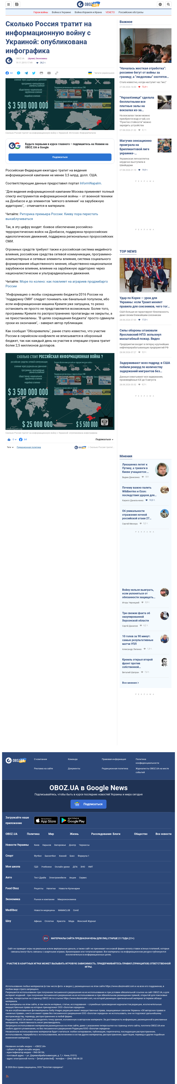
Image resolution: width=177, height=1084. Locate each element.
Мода (71, 921)
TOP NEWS (128, 251)
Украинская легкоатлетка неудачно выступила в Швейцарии (134, 162)
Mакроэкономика (67, 899)
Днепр (72, 845)
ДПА (75, 866)
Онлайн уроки (62, 866)
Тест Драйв (40, 877)
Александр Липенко (132, 649)
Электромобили (57, 877)
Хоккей (63, 856)
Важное (126, 22)
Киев (36, 845)
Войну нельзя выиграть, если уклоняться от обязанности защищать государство (138, 593)
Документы (74, 768)
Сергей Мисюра (130, 524)
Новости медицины (44, 910)
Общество (140, 834)
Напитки (51, 888)
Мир (51, 834)
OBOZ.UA (20, 58)
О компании (40, 759)
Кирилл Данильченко (132, 500)
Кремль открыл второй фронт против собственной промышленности (137, 663)
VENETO (110, 12)
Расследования (101, 834)
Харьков (46, 845)
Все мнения (129, 682)
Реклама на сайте (43, 768)
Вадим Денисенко (131, 477)
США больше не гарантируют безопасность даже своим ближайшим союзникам (144, 313)
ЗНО (83, 866)
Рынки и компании (44, 899)
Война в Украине (61, 12)
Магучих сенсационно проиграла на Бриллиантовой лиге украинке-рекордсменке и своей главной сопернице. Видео (136, 147)
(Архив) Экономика (37, 58)
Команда (72, 759)
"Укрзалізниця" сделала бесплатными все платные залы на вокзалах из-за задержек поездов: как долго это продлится (137, 104)
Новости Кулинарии (69, 888)
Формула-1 (83, 856)
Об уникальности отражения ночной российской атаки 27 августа (135, 514)
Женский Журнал (86, 921)
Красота (61, 921)
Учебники (46, 866)
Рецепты (38, 888)
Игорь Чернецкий (130, 602)
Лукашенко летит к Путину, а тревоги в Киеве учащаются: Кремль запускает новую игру (135, 468)
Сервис (83, 877)
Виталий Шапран (130, 672)
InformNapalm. (91, 183)
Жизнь (74, 834)
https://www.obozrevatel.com (119, 986)
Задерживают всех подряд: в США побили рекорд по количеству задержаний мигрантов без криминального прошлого (145, 367)
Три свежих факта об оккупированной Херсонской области (136, 616)
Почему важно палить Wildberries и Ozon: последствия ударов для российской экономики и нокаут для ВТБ (138, 491)
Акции (72, 877)
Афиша (37, 921)
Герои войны (41, 12)
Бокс (72, 856)
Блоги (116, 834)
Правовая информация (114, 759)
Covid (75, 910)
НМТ (90, 866)
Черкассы (84, 845)
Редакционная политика (29, 447)
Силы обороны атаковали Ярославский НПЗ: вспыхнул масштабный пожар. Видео (140, 335)
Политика (33, 834)
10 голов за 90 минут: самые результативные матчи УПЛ (137, 640)
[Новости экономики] (80, 448)
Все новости (163, 834)
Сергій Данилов (130, 626)
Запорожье (60, 845)
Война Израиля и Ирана (88, 12)
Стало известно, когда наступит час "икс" (143, 82)
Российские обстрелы (131, 12)
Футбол (38, 856)
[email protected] (45, 1058)
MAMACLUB (64, 910)
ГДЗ (36, 866)
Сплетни (49, 921)
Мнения (126, 456)
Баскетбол (50, 856)
